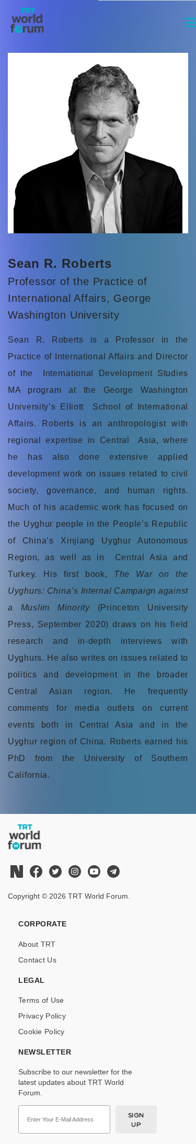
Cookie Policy (41, 1031)
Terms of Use (41, 1000)
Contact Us (37, 960)
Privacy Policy (42, 1016)
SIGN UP (136, 1119)
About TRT (37, 944)
